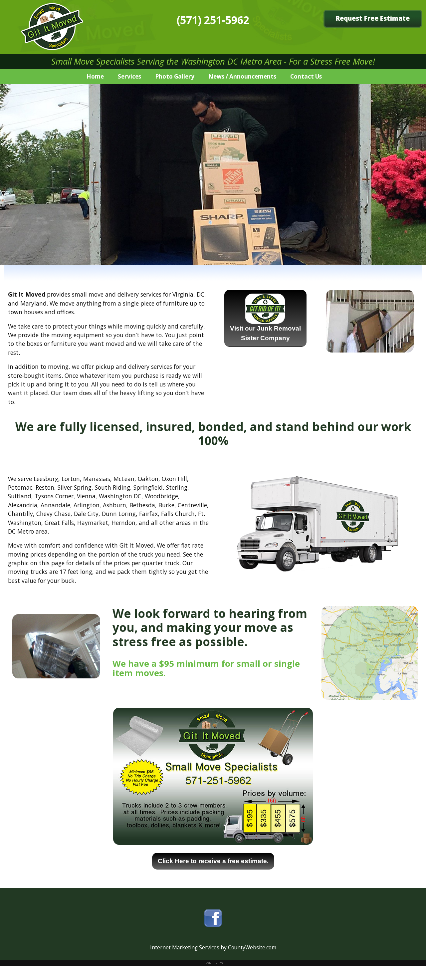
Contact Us (306, 76)
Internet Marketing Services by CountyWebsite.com (213, 947)
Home (95, 76)
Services (129, 76)
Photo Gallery (174, 76)
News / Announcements (242, 76)
